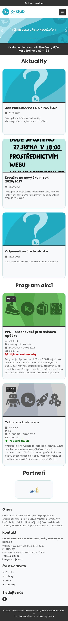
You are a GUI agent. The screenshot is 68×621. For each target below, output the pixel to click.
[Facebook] (4, 599)
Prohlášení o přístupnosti (26, 616)
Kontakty (10, 584)
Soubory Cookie (46, 616)
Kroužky (10, 572)
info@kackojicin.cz (12, 559)
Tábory (9, 576)
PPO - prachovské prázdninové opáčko (30, 334)
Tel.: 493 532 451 (11, 556)
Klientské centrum (35, 3)
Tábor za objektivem (22, 422)
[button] (1, 30)
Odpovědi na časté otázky (26, 251)
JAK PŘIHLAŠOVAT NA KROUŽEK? (31, 108)
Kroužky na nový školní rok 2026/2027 (27, 179)
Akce (8, 580)
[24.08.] (34, 309)
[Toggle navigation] (62, 12)
